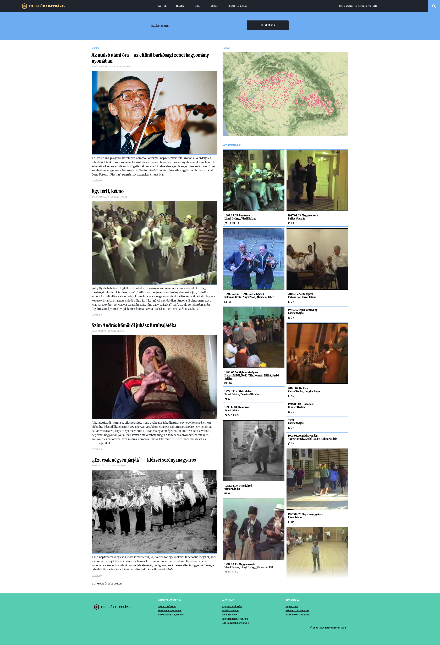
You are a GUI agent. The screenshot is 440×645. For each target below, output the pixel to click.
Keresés (270, 25)
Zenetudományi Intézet (170, 610)
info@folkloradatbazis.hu (235, 618)
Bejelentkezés (346, 6)
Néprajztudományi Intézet (171, 614)
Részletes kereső (237, 6)
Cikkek (214, 6)
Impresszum (291, 606)
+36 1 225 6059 (229, 614)
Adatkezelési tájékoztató (297, 614)
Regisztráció (361, 6)
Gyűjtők (162, 6)
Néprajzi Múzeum (167, 606)
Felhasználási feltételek (297, 610)
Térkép (197, 6)
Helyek (180, 6)
